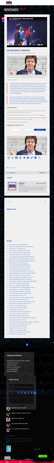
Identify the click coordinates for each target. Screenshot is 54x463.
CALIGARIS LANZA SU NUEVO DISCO (17, 309)
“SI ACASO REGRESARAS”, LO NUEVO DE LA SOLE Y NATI (21, 271)
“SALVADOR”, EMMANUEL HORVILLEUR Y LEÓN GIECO (20, 279)
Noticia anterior (11, 172)
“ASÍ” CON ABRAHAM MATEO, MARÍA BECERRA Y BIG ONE (21, 287)
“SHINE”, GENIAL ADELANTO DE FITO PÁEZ (18, 326)
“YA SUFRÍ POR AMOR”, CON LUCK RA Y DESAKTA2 (20, 267)
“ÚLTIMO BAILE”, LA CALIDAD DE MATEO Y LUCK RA (20, 323)
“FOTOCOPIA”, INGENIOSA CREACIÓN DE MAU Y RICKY (21, 277)
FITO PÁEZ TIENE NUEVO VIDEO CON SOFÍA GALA (20, 311)
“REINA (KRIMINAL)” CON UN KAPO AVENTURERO (20, 289)
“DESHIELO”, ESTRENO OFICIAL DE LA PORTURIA (19, 275)
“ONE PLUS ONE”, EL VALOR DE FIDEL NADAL (18, 262)
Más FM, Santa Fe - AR (19, 459)
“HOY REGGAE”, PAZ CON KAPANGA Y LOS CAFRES (20, 291)
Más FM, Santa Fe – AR (9, 3)
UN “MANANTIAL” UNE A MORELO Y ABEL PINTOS (19, 332)
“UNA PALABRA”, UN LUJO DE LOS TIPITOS (18, 328)
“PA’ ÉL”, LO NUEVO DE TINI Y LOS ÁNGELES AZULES (20, 252)
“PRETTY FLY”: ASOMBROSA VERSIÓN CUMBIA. (19, 285)
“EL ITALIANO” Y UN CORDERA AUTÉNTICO (18, 307)
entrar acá (42, 115)
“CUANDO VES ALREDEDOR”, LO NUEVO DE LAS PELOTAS (21, 246)
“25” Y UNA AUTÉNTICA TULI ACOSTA (17, 295)
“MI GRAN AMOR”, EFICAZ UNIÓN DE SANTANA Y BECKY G (21, 258)
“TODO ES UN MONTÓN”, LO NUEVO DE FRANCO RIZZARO (21, 256)
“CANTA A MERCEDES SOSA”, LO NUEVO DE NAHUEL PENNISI (22, 273)
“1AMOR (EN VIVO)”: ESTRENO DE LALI (17, 248)
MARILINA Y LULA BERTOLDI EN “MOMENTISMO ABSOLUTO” (22, 260)
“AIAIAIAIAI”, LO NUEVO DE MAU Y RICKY (18, 319)
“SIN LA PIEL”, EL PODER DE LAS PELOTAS (17, 305)
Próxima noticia (42, 172)
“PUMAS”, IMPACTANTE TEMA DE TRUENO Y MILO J (20, 303)
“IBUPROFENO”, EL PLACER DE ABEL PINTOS (18, 244)
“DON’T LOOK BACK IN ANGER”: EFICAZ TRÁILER (19, 250)
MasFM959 (11, 53)
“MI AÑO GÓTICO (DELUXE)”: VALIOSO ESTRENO (19, 254)
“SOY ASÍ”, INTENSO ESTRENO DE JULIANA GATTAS (20, 293)
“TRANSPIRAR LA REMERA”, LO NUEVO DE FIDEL (19, 315)
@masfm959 (14, 371)
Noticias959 (13, 167)
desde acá (44, 117)
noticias (33, 53)
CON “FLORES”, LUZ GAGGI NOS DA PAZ (17, 334)
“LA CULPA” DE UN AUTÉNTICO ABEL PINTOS (18, 313)
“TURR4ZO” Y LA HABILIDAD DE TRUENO (18, 330)
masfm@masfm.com (14, 369)
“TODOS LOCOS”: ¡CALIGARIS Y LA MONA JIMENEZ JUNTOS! (22, 301)
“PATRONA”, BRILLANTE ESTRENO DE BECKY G (19, 299)
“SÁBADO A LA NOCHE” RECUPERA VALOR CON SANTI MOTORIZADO (24, 321)
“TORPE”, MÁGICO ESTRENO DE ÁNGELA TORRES (19, 269)
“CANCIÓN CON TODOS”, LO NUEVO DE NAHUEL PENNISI (21, 297)
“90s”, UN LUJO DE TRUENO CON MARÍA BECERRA (19, 265)
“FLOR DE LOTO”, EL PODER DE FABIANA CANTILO (19, 283)
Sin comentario (23, 53)
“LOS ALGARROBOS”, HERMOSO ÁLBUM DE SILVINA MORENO (22, 317)
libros (10, 167)
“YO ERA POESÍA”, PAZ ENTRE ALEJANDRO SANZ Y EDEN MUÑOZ (23, 281)
